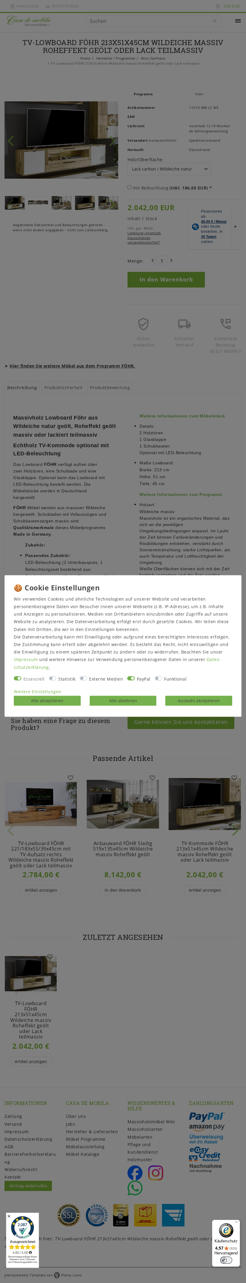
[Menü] (236, 1223)
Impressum (26, 660)
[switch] (226, 1260)
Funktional (175, 679)
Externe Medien (106, 679)
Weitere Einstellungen (38, 692)
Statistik (67, 679)
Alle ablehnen (123, 700)
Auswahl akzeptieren (199, 700)
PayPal (144, 679)
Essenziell (34, 679)
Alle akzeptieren (47, 700)
